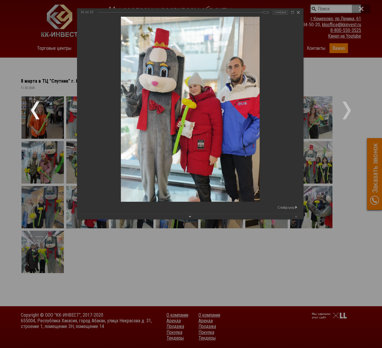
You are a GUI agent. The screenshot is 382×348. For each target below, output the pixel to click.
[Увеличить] (292, 12)
